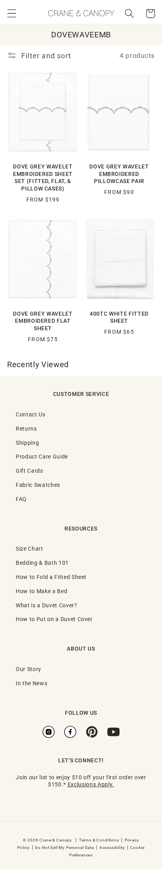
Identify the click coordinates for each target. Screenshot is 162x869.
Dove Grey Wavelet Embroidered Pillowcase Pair (119, 174)
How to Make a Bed (41, 591)
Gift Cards (29, 470)
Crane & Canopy (55, 840)
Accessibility (112, 847)
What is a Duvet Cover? (46, 605)
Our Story (28, 669)
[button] (12, 13)
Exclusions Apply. (91, 784)
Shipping (27, 442)
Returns (26, 428)
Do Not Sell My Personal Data (64, 847)
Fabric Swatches (38, 484)
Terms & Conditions (99, 840)
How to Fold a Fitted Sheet (51, 577)
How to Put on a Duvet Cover (54, 619)
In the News (31, 683)
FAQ (21, 499)
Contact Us (31, 414)
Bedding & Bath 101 (42, 562)
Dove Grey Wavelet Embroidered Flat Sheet (42, 321)
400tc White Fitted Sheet (119, 317)
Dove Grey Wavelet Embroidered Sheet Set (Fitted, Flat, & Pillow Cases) (43, 177)
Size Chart (29, 548)
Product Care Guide (42, 456)
